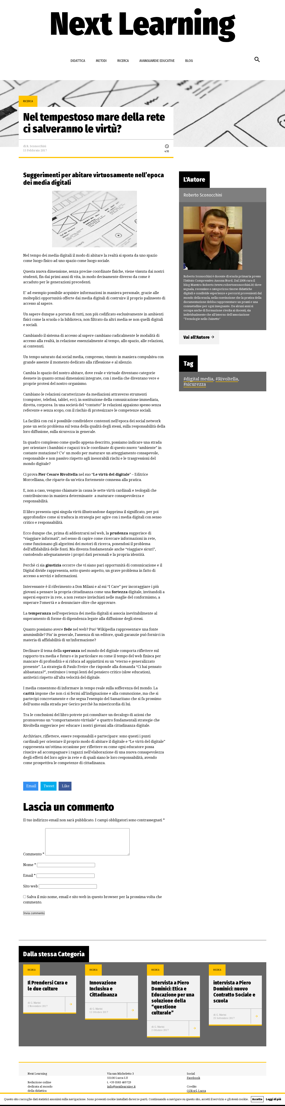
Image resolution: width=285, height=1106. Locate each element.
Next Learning (142, 24)
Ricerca (123, 61)
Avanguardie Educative (157, 61)
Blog (189, 61)
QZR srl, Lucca (196, 1090)
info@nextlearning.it (121, 1086)
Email (29, 875)
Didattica (78, 61)
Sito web (30, 886)
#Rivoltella (227, 379)
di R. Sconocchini (34, 146)
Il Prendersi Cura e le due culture (48, 986)
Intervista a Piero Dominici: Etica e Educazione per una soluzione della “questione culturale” (172, 998)
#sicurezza (194, 384)
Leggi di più (273, 1099)
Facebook (193, 1078)
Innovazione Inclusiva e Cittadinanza (103, 989)
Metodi (101, 61)
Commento (33, 854)
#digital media (198, 379)
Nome (29, 865)
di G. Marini (34, 1002)
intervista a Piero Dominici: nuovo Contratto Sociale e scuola (234, 992)
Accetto (257, 1099)
